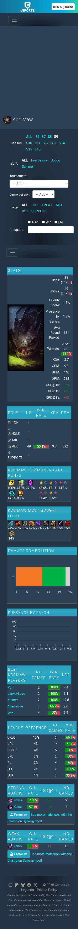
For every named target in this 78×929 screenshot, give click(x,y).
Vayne (17, 800)
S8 (50, 137)
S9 (56, 137)
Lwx (10, 713)
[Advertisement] (39, 68)
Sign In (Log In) (63, 7)
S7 (44, 137)
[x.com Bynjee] (35, 885)
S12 (45, 143)
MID (59, 205)
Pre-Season (39, 160)
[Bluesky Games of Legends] (23, 885)
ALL (29, 137)
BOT (25, 211)
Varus (17, 846)
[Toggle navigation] (14, 20)
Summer (28, 167)
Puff (10, 687)
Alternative (15, 706)
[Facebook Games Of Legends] (29, 885)
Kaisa (17, 807)
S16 (37, 149)
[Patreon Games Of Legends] (17, 885)
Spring (55, 160)
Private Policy (47, 890)
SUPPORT (38, 211)
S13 (54, 143)
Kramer (12, 700)
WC (48, 222)
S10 (29, 143)
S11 (37, 143)
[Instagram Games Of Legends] (10, 885)
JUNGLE (47, 205)
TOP (34, 205)
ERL (61, 222)
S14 (62, 143)
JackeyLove (16, 694)
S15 (29, 149)
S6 (37, 137)
